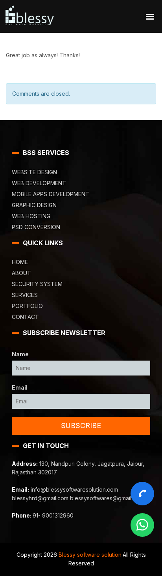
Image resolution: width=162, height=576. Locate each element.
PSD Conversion (36, 227)
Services (25, 295)
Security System (37, 284)
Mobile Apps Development (50, 194)
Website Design (34, 172)
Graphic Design (34, 205)
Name (20, 354)
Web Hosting (31, 216)
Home (20, 262)
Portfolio (27, 306)
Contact (25, 317)
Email (20, 387)
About (21, 273)
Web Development (39, 183)
